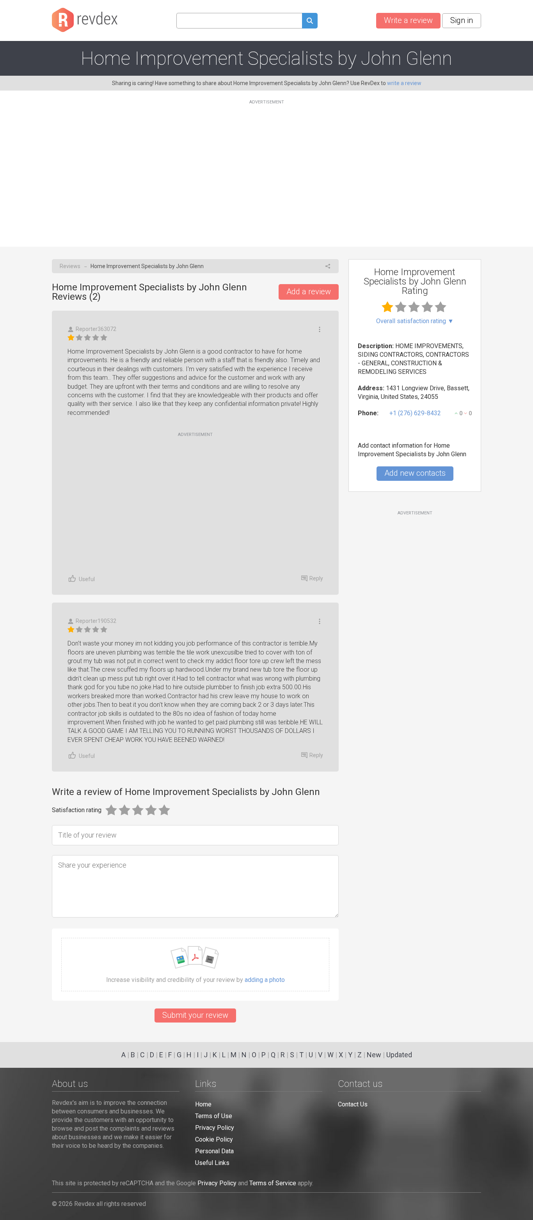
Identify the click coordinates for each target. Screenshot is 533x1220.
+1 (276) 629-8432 (415, 413)
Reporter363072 (96, 329)
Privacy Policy (214, 1127)
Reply (316, 578)
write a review (404, 83)
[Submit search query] (310, 21)
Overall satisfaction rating (415, 321)
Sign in (461, 20)
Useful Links (212, 1163)
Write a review (408, 20)
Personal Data (214, 1151)
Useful (87, 579)
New (374, 1055)
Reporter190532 (96, 621)
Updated (399, 1055)
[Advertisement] (266, 168)
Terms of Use (213, 1116)
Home (203, 1104)
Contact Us (353, 1104)
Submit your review (195, 1015)
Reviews (70, 266)
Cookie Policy (214, 1139)
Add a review (308, 291)
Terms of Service (272, 1183)
